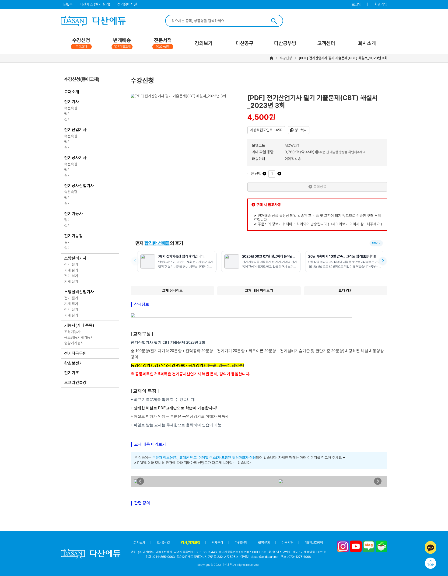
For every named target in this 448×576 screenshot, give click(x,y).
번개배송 (122, 43)
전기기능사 (73, 213)
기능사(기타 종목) (79, 325)
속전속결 (70, 108)
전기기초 (71, 372)
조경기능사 (72, 332)
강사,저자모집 (190, 543)
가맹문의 (241, 543)
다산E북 (67, 4)
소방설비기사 (75, 258)
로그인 (356, 4)
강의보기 (204, 43)
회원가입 (380, 4)
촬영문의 (264, 543)
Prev (140, 481)
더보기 (375, 242)
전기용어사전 (127, 4)
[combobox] (218, 20)
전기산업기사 (75, 129)
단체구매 (217, 543)
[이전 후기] (135, 261)
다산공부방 (285, 43)
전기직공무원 (75, 353)
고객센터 (326, 43)
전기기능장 (73, 235)
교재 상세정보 (172, 290)
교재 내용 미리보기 (259, 290)
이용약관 (287, 543)
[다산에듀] (93, 21)
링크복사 (301, 130)
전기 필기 (71, 264)
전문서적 (163, 43)
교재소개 (71, 91)
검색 (274, 21)
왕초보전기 (73, 363)
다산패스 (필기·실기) (95, 4)
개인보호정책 (314, 543)
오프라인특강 (75, 382)
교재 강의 (346, 290)
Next (378, 481)
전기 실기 (71, 276)
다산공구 (244, 43)
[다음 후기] (382, 261)
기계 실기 (71, 281)
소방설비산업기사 (79, 291)
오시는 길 (163, 543)
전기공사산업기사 (79, 185)
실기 (67, 119)
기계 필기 (71, 270)
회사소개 (367, 43)
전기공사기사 (75, 157)
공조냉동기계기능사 (79, 337)
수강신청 (81, 43)
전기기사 (71, 101)
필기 (67, 114)
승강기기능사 (74, 343)
